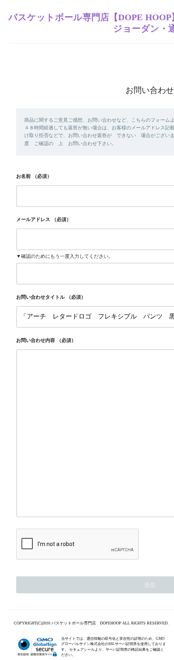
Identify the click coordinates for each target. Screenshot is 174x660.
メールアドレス (33, 219)
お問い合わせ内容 (35, 340)
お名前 (23, 176)
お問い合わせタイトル (40, 297)
